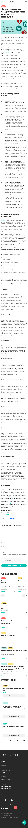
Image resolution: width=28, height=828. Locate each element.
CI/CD (8, 586)
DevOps (25, 586)
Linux (8, 671)
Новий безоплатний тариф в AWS (12, 606)
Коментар (3, 529)
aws (3, 608)
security (8, 623)
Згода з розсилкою (5, 815)
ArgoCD (4, 586)
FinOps (9, 729)
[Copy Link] (8, 518)
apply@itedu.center (6, 772)
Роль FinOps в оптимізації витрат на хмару (13, 727)
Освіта (3, 632)
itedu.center (4, 794)
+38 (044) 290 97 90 (6, 784)
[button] (26, 1)
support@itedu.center (6, 766)
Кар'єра (10, 647)
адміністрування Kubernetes (12, 503)
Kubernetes (4, 220)
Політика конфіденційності (7, 813)
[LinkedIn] (3, 518)
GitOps (7, 52)
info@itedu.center (5, 761)
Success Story (10, 654)
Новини (4, 603)
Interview (15, 710)
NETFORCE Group (11, 817)
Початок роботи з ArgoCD (7, 581)
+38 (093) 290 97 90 (6, 788)
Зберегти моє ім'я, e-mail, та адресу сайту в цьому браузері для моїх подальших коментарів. (15, 553)
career (4, 710)
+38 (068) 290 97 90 (6, 786)
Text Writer (7, 514)
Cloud (3, 623)
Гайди (4, 723)
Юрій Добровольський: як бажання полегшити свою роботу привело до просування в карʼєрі (13, 668)
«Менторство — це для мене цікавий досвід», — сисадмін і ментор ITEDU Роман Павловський (14, 708)
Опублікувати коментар (14, 565)
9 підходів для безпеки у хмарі (11, 621)
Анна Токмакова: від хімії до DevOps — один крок (14, 651)
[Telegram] (1, 518)
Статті (3, 6)
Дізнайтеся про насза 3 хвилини (6, 807)
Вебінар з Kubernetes (8, 635)
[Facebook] (6, 518)
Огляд (20, 578)
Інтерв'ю (4, 647)
